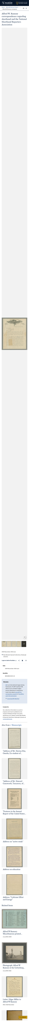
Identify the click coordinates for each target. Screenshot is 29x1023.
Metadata (5, 682)
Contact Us (6, 707)
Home (3, 7)
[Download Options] (26, 660)
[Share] (19, 660)
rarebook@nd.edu (7, 719)
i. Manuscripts (16, 725)
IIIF (6, 685)
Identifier (5, 673)
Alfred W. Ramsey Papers (12, 7)
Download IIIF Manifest (13, 698)
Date (4, 665)
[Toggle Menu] (23, 8)
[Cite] (22, 660)
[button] (14, 334)
